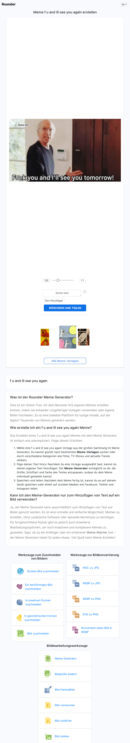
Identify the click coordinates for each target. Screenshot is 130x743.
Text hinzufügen (54, 300)
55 (46, 280)
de (123, 4)
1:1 (82, 280)
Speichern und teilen (65, 308)
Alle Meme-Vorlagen (65, 361)
